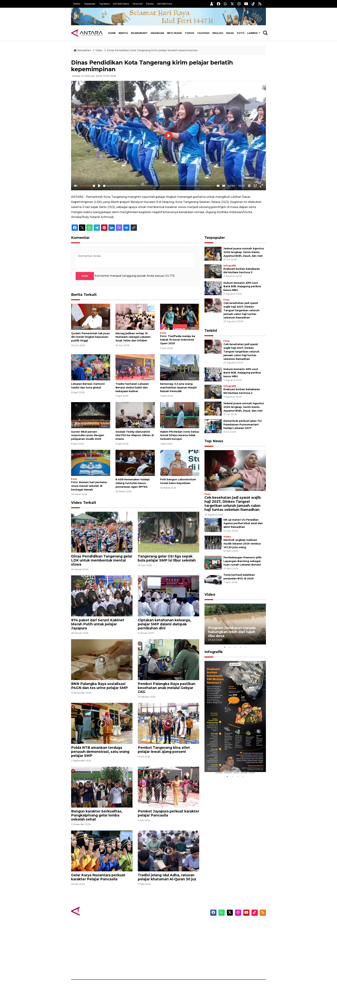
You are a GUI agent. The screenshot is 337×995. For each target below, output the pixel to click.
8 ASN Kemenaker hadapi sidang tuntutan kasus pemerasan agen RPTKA (132, 483)
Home (112, 33)
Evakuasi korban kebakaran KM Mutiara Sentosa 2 (232, 763)
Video (99, 50)
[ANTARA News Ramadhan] (90, 911)
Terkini (76, 3)
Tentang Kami (230, 955)
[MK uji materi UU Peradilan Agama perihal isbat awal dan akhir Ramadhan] (213, 524)
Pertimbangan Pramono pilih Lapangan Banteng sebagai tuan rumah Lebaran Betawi (242, 561)
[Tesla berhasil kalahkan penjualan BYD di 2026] (213, 580)
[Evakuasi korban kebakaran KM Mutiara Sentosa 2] (213, 271)
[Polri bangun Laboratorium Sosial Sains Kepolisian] (179, 462)
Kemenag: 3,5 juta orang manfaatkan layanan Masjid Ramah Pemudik (178, 387)
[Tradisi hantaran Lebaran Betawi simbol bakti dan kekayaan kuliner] (135, 367)
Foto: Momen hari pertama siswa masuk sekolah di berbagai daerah (89, 486)
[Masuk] (211, 3)
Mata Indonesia (181, 942)
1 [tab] (224, 647)
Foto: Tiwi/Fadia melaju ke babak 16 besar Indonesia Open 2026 (177, 340)
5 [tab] (245, 647)
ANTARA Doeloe (182, 948)
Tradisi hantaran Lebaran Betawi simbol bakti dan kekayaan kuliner (132, 387)
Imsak (230, 33)
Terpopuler (89, 3)
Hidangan (157, 33)
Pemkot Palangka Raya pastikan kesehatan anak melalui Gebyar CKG (166, 688)
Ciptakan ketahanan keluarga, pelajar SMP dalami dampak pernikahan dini (164, 624)
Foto (241, 33)
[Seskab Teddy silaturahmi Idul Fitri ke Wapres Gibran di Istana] (135, 414)
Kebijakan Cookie (233, 948)
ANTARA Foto (164, 3)
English (217, 33)
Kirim (84, 275)
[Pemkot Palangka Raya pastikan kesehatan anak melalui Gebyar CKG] (168, 659)
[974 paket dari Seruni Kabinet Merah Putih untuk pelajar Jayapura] (102, 595)
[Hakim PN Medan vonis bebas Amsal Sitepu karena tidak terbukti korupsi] (179, 414)
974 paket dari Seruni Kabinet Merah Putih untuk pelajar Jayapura (97, 624)
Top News (104, 3)
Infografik (229, 265)
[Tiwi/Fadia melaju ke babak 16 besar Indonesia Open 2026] (179, 316)
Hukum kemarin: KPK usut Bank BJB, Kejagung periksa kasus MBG (242, 286)
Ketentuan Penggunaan (237, 936)
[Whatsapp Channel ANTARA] (225, 3)
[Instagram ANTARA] (239, 3)
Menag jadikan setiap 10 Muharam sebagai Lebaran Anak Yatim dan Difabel (133, 337)
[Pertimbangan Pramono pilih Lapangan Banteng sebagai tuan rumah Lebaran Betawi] (213, 562)
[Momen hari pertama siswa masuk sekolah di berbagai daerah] (90, 462)
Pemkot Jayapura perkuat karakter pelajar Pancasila (168, 813)
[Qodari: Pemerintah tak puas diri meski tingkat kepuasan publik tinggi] (90, 316)
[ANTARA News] (87, 33)
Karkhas (176, 924)
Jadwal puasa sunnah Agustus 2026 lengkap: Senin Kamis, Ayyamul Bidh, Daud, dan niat (243, 252)
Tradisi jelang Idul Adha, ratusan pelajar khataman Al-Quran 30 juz (167, 877)
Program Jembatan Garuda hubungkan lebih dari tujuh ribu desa (232, 632)
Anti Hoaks (178, 930)
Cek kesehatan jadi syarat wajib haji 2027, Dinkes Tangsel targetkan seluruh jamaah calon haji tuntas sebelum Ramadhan (241, 310)
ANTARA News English (236, 924)
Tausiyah (203, 33)
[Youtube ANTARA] (246, 3)
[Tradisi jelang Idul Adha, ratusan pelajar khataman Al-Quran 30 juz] (168, 850)
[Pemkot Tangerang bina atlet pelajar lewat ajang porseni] (168, 723)
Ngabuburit (139, 33)
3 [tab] (235, 647)
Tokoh (189, 33)
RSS (223, 967)
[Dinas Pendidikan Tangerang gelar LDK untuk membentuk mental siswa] (102, 532)
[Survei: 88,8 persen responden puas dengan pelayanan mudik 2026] (90, 414)
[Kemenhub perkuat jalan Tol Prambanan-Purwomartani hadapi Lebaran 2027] (213, 426)
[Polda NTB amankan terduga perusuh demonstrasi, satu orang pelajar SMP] (102, 723)
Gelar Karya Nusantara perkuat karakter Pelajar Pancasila (98, 877)
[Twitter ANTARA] (232, 3)
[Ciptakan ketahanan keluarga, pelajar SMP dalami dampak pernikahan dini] (168, 595)
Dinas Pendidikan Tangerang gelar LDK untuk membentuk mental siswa (101, 560)
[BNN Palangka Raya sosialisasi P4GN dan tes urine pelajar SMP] (102, 659)
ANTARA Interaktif (183, 936)
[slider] (87, 185)
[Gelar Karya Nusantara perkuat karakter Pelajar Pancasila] (102, 850)
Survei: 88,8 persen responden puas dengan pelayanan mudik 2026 (87, 435)
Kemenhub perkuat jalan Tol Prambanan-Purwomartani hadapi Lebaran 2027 (242, 424)
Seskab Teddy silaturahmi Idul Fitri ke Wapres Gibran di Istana (134, 435)
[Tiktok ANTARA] (253, 3)
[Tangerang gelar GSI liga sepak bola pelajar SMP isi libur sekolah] (168, 532)
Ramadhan (84, 50)
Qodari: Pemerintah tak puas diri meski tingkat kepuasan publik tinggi (90, 337)
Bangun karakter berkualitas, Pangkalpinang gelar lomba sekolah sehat (96, 815)
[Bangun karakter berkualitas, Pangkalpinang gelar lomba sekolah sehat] (102, 787)
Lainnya (252, 33)
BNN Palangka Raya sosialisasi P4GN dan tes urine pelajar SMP (99, 686)
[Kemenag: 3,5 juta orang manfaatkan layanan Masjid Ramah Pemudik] (179, 367)
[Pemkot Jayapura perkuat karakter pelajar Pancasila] (168, 787)
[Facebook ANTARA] (218, 3)
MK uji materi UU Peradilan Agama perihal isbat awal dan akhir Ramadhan (243, 523)
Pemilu (150, 3)
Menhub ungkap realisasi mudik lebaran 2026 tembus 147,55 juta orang (242, 543)
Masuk (225, 930)
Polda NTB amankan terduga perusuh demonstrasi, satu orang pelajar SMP (100, 751)
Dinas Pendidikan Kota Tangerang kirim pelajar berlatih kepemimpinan (152, 50)
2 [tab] (230, 647)
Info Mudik (174, 33)
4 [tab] (240, 647)
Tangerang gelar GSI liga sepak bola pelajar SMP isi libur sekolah (167, 558)
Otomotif (138, 3)
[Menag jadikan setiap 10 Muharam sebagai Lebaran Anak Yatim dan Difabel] (135, 316)
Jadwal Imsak (130, 967)
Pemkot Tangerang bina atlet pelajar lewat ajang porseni (164, 749)
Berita (123, 33)
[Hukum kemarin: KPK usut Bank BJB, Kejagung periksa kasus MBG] (213, 288)
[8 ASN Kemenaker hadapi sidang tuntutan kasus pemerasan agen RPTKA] (135, 462)
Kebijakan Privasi (232, 942)
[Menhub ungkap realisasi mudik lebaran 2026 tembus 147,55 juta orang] (213, 542)
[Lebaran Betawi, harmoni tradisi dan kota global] (90, 367)
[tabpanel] (235, 624)
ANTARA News (121, 3)
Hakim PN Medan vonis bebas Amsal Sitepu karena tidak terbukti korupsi (179, 435)
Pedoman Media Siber (235, 961)
